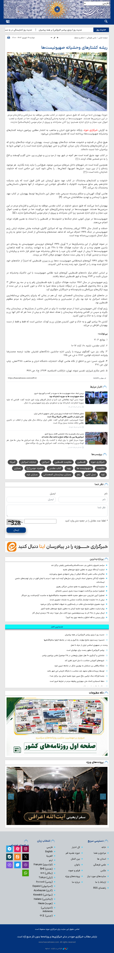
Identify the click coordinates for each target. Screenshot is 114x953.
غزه (103, 474)
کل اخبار (76, 847)
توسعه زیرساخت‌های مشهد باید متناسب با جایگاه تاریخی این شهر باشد (75, 671)
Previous (103, 797)
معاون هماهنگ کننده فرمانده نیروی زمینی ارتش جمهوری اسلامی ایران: (59, 413)
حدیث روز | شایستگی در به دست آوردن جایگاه (25, 30)
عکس (103, 870)
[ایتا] (17, 857)
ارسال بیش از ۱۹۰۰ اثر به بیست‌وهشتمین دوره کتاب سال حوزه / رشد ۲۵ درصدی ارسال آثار (68, 613)
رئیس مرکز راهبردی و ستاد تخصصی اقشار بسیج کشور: (64, 434)
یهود (69, 468)
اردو (51, 860)
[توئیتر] (25, 857)
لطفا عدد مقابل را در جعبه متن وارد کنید (86, 521)
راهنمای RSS (99, 888)
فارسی (50, 847)
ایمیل (53, 494)
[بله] (9, 857)
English (49, 851)
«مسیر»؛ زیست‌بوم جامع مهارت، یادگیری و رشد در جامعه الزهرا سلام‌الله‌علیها (74, 640)
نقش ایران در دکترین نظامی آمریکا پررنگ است (65, 416)
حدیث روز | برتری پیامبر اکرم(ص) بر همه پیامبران (74, 30)
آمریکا (12, 462)
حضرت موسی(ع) (35, 468)
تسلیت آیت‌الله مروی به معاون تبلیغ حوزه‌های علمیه (83, 569)
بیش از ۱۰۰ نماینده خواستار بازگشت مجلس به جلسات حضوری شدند (77, 599)
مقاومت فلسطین (63, 462)
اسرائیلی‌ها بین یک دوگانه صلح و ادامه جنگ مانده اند (63, 437)
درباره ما (76, 882)
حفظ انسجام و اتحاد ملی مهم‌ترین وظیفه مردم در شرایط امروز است (77, 681)
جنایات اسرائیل (28, 462)
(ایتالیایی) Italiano (43, 899)
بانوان (77, 865)
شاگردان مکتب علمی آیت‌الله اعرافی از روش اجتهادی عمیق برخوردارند (76, 574)
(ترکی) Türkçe (46, 877)
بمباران (17, 468)
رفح (78, 474)
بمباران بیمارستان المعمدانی (57, 474)
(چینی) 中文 (46, 916)
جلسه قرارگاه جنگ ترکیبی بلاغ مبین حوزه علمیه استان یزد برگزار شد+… (76, 676)
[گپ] (9, 865)
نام (105, 494)
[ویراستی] (17, 865)
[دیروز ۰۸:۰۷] (57, 726)
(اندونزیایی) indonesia (47, 909)
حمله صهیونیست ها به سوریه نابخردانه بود (66, 396)
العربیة (49, 856)
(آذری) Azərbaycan (43, 890)
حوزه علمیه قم (73, 853)
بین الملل (75, 859)
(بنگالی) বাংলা (46, 873)
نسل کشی (91, 474)
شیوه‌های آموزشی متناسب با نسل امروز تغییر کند (84, 660)
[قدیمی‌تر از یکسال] (96, 397)
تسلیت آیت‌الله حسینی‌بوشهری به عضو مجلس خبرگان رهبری (80, 586)
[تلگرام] (9, 849)
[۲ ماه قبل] (57, 796)
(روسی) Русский (44, 882)
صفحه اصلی (103, 38)
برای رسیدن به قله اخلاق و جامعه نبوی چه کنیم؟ (85, 617)
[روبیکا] (25, 865)
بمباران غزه (32, 474)
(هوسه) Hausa (45, 903)
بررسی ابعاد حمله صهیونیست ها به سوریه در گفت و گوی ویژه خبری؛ (59, 393)
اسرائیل (45, 462)
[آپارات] (17, 849)
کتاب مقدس (55, 468)
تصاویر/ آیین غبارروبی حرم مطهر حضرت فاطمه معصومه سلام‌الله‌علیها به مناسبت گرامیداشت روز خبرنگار (62, 595)
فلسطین (81, 462)
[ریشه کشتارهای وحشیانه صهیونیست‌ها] (57, 81)
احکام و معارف (79, 38)
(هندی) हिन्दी (46, 869)
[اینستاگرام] (25, 849)
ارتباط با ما (100, 882)
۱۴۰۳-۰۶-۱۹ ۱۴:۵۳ (75, 427)
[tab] (57, 627)
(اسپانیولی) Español (43, 886)
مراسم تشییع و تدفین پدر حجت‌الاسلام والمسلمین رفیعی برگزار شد (77, 565)
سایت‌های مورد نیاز (96, 876)
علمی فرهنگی (91, 38)
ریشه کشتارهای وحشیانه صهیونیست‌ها (74, 48)
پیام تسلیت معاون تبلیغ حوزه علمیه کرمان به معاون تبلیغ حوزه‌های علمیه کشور (72, 608)
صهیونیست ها (84, 468)
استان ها (101, 859)
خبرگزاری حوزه (91, 130)
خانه (104, 847)
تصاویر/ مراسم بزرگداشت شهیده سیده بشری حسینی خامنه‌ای (79, 591)
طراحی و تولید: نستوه (53, 948)
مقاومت (101, 468)
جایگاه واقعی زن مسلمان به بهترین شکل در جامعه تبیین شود (79, 665)
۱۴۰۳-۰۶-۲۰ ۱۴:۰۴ (74, 407)
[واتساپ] (25, 873)
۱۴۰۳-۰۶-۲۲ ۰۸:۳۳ (74, 447)
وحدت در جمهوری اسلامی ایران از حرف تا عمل (89, 645)
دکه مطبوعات (96, 693)
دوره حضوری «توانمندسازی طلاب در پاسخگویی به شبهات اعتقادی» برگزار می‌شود (72, 604)
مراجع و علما (100, 853)
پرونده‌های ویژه (95, 762)
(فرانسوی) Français (43, 864)
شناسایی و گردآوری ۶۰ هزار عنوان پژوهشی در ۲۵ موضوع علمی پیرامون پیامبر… (72, 655)
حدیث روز (101, 30)
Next (11, 797)
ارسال (16, 530)
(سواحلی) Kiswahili (43, 895)
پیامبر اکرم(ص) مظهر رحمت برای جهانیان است (85, 650)
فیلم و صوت (74, 870)
